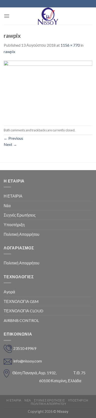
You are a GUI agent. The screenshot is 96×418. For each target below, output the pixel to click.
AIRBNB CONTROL (21, 320)
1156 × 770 (70, 45)
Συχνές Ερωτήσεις (20, 215)
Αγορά (9, 291)
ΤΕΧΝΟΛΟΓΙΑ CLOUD (23, 310)
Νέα (7, 205)
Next (10, 144)
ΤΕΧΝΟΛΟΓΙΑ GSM (21, 301)
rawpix (9, 51)
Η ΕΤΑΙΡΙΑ (13, 196)
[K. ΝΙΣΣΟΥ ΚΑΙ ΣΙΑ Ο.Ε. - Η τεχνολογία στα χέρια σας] (48, 16)
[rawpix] (48, 89)
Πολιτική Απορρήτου (21, 234)
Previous (13, 138)
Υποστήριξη (14, 224)
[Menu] (7, 16)
